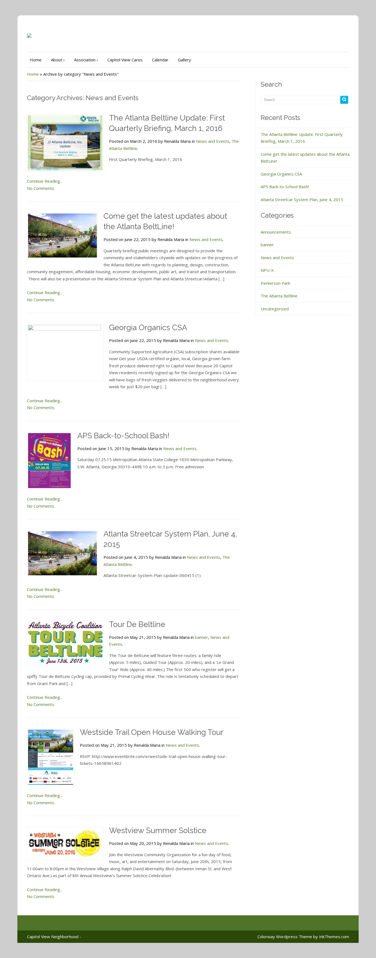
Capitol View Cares (125, 59)
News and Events (212, 141)
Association (86, 59)
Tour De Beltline (137, 624)
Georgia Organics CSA (148, 327)
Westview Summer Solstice (157, 830)
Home (36, 59)
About (58, 59)
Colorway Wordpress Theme (284, 936)
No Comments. (41, 188)
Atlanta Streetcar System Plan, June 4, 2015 (302, 199)
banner (201, 637)
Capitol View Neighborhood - (54, 936)
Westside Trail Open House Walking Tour (152, 732)
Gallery (184, 59)
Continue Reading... (44, 181)
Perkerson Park (275, 283)
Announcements (276, 232)
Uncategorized (275, 308)
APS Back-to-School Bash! (123, 435)
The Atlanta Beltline (279, 296)
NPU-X (267, 270)
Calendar (160, 59)
